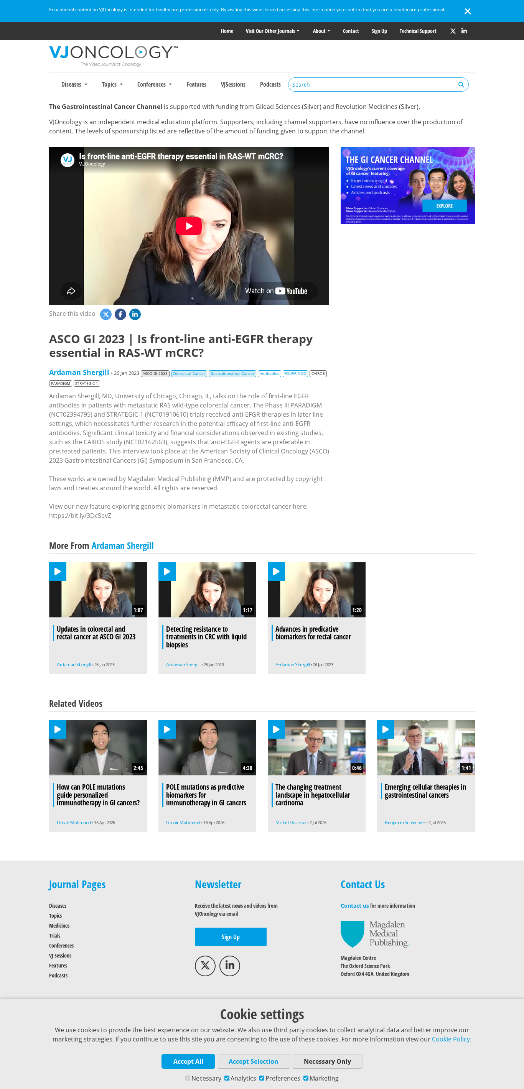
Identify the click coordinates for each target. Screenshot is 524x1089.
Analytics (243, 1078)
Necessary (206, 1078)
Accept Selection (253, 1061)
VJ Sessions (60, 955)
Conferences (61, 945)
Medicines (59, 925)
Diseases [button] (72, 84)
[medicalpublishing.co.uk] (375, 934)
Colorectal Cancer (189, 373)
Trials (54, 935)
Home (227, 30)
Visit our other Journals (270, 30)
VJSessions (233, 84)
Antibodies (269, 373)
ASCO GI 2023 (155, 373)
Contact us (355, 905)
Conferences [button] (152, 84)
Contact (351, 30)
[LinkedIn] (464, 31)
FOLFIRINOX (295, 373)
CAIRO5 (318, 373)
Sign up (379, 30)
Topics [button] (110, 84)
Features (196, 84)
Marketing (324, 1078)
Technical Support (418, 30)
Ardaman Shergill (79, 372)
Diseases (57, 905)
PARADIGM (60, 383)
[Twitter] (453, 31)
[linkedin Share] (135, 313)
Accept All (188, 1061)
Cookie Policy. (451, 1039)
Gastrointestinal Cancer (232, 373)
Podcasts (270, 84)
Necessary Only (327, 1061)
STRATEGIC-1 (86, 383)
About (319, 30)
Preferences (282, 1078)
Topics (55, 915)
